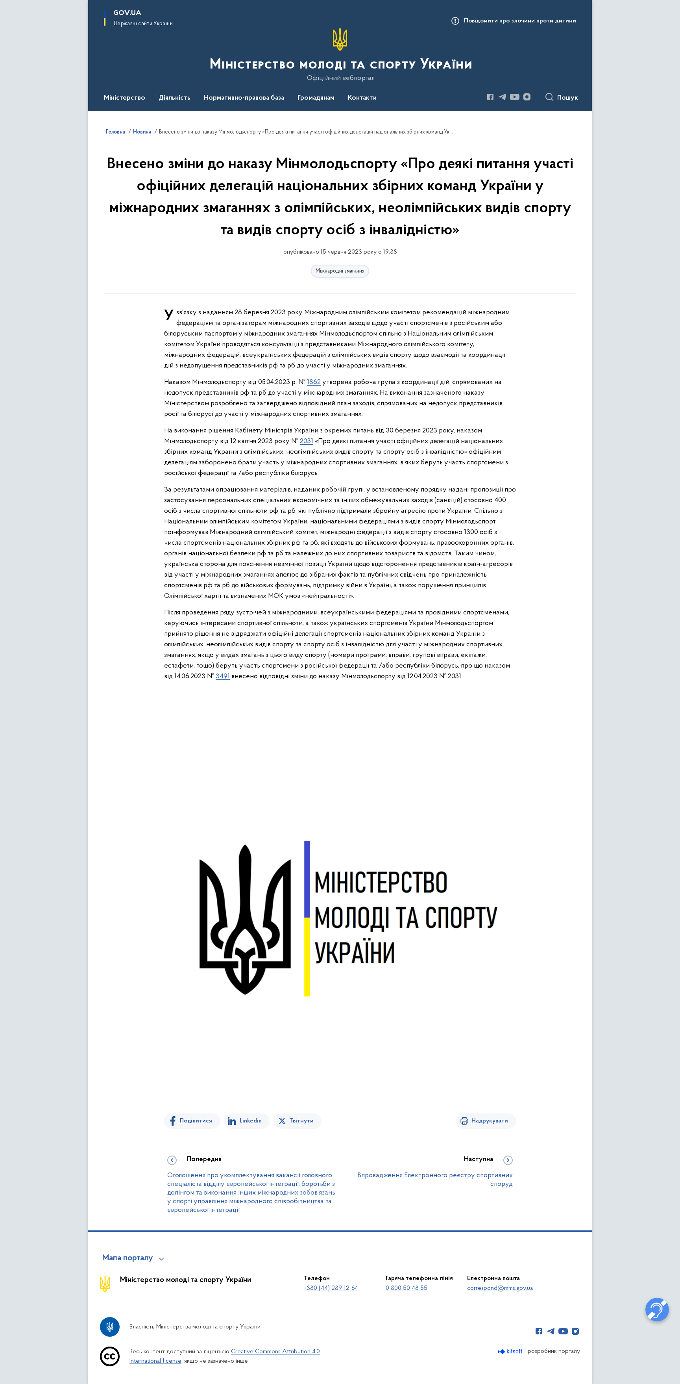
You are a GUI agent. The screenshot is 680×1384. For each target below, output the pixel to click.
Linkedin (251, 1121)
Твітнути (301, 1121)
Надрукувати (489, 1121)
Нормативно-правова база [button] (244, 98)
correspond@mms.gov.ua (500, 1288)
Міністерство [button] (124, 98)
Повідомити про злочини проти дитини (520, 21)
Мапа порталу (127, 1258)
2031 (306, 441)
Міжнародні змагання (340, 271)
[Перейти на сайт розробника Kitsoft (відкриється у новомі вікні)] (511, 1351)
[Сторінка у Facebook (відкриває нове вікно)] (490, 97)
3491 (223, 676)
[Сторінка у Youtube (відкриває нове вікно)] (514, 97)
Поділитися (196, 1121)
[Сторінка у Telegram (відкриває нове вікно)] (502, 97)
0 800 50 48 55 (406, 1288)
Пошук (567, 98)
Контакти (362, 98)
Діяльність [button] (174, 98)
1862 (314, 382)
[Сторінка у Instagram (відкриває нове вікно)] (527, 97)
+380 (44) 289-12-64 (331, 1288)
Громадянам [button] (316, 98)
